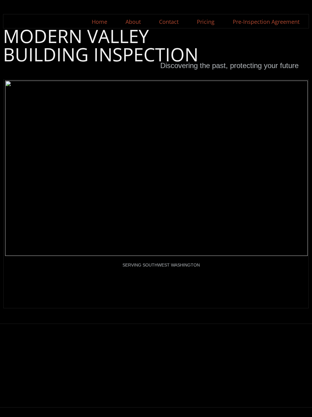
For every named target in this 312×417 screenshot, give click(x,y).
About (133, 21)
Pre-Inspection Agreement (266, 21)
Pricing (205, 21)
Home (99, 21)
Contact (169, 21)
